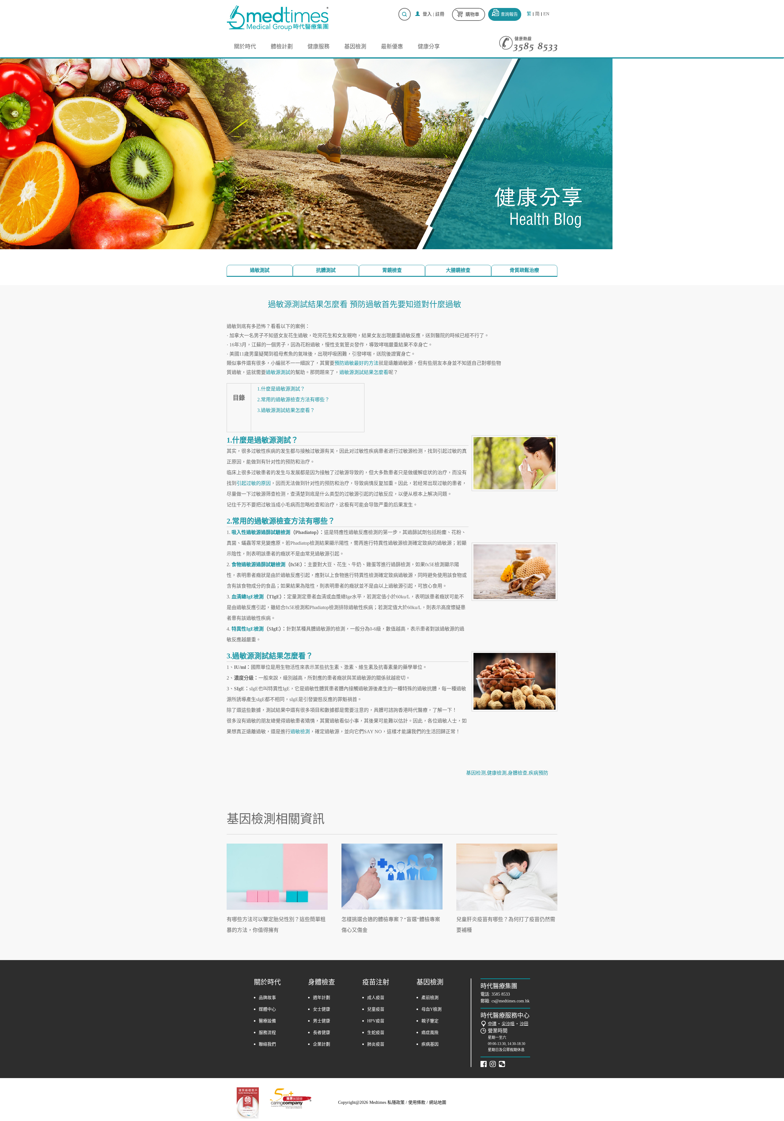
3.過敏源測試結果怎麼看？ (286, 410)
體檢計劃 (282, 47)
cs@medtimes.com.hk (511, 1001)
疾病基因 (430, 1044)
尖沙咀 (508, 1023)
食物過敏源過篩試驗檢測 (258, 564)
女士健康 (321, 1009)
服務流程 (267, 1032)
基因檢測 (355, 47)
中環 (492, 1023)
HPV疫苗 (375, 1021)
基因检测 (476, 773)
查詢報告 (509, 14)
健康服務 (318, 47)
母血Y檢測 (431, 1009)
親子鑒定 (430, 1021)
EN (546, 14)
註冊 (439, 14)
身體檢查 (517, 773)
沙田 (524, 1023)
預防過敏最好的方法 (356, 363)
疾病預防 (538, 773)
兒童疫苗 (375, 1009)
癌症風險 (430, 1032)
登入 (427, 14)
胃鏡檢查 (392, 270)
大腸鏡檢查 (458, 270)
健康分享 (429, 47)
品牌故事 (267, 997)
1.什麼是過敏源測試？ (281, 388)
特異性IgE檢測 (248, 628)
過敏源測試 (278, 372)
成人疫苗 (375, 997)
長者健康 (321, 1032)
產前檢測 (430, 997)
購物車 (472, 14)
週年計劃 (321, 997)
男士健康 (321, 1021)
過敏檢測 (300, 731)
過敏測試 (260, 270)
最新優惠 (392, 47)
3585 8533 (501, 994)
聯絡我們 (267, 1044)
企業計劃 (321, 1044)
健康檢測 (497, 773)
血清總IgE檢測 (248, 596)
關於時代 (245, 47)
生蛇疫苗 (375, 1032)
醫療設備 (267, 1021)
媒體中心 (267, 1009)
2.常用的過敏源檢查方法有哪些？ (293, 399)
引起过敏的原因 (253, 483)
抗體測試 (326, 270)
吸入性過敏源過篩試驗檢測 (261, 532)
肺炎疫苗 (375, 1044)
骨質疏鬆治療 (524, 270)
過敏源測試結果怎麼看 (363, 372)
